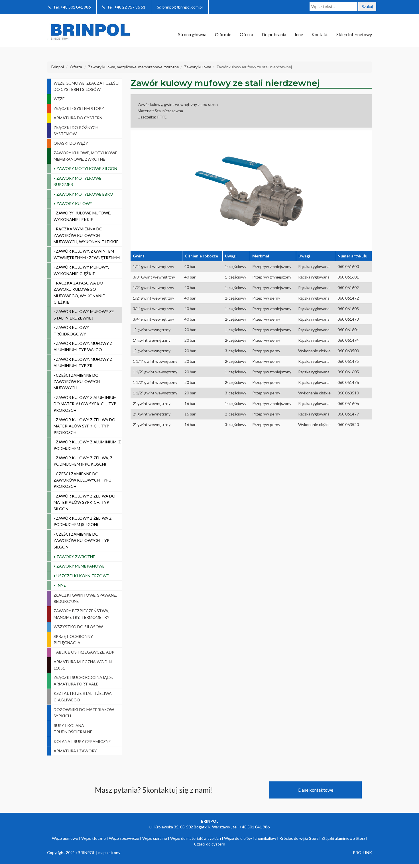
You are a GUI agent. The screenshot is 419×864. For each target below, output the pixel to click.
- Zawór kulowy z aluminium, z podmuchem (87, 445)
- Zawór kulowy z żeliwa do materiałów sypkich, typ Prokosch (84, 426)
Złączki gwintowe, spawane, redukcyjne (85, 598)
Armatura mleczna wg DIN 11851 (83, 664)
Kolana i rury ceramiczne (82, 741)
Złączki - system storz (79, 108)
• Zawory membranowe (79, 566)
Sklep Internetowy (354, 34)
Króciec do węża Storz (298, 838)
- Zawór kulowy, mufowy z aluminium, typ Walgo (83, 346)
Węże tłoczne (93, 838)
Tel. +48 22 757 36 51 (126, 7)
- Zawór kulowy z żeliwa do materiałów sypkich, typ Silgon (84, 502)
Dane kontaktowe (315, 790)
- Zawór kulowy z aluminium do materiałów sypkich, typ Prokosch (85, 404)
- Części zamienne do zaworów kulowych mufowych (77, 381)
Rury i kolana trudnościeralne (73, 728)
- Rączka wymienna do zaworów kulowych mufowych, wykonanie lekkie (86, 235)
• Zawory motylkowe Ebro (83, 194)
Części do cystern (209, 844)
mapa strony (109, 852)
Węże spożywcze (124, 838)
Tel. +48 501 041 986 (72, 7)
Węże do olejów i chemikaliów (250, 838)
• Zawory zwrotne (74, 556)
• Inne (60, 585)
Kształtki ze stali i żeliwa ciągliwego (83, 696)
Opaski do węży (71, 143)
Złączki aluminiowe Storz (343, 838)
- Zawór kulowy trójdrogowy (71, 330)
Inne (299, 34)
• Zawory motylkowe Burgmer (77, 181)
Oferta (246, 34)
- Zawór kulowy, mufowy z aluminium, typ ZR (83, 362)
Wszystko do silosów (78, 626)
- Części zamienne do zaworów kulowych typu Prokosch (82, 480)
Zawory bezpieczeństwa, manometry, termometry (81, 613)
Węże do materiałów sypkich (195, 838)
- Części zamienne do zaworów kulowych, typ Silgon (81, 540)
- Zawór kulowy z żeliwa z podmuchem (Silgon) (83, 521)
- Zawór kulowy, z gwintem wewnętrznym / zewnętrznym (87, 254)
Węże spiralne (154, 838)
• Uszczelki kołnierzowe (81, 575)
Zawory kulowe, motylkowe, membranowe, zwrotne (86, 155)
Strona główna (192, 34)
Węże (59, 98)
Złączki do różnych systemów (76, 130)
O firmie (223, 34)
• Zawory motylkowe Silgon (85, 168)
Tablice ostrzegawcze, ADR (84, 652)
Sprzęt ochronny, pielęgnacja (73, 639)
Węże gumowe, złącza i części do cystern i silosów (87, 86)
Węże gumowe (65, 838)
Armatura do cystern (78, 117)
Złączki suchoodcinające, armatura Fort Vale (83, 680)
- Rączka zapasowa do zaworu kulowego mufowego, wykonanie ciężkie (79, 292)
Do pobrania (274, 34)
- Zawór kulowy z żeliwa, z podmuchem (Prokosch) (83, 460)
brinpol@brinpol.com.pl (182, 7)
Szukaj (367, 6)
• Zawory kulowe (73, 203)
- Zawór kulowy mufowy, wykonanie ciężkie (81, 270)
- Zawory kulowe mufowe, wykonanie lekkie (82, 216)
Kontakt (320, 34)
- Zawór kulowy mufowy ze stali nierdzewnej (84, 314)
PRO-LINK (362, 852)
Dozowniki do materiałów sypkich (84, 712)
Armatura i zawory (75, 750)
